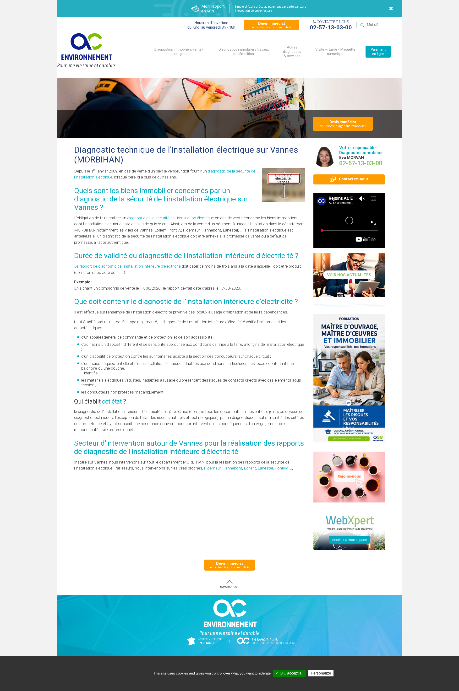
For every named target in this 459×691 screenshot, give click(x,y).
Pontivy (281, 468)
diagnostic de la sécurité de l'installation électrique (170, 218)
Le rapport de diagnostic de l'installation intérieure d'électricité (127, 266)
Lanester (265, 468)
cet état (112, 401)
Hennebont (232, 468)
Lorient (250, 468)
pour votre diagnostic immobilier (272, 25)
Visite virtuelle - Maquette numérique (335, 51)
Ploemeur (212, 468)
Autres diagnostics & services (292, 51)
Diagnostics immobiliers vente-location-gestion (178, 51)
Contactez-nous (353, 179)
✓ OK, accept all (289, 673)
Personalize (321, 673)
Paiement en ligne (378, 51)
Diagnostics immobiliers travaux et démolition (244, 51)
